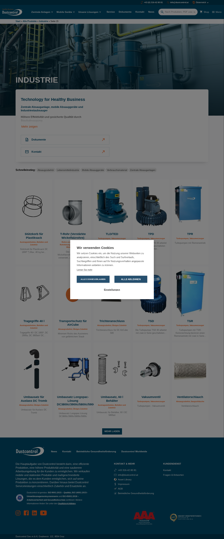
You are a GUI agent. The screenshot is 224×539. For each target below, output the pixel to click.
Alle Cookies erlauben (93, 279)
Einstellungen (112, 289)
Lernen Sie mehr (84, 269)
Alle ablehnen (131, 279)
